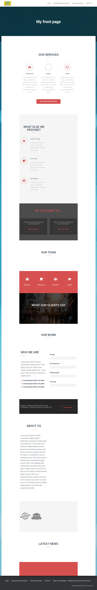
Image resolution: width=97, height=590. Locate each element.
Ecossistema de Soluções (61, 3)
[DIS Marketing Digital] (8, 3)
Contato (89, 3)
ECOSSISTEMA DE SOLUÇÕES (19, 581)
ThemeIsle (90, 585)
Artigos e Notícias (77, 3)
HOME (7, 581)
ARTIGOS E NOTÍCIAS (36, 581)
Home (49, 3)
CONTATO (47, 581)
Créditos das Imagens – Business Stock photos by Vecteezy (71, 581)
